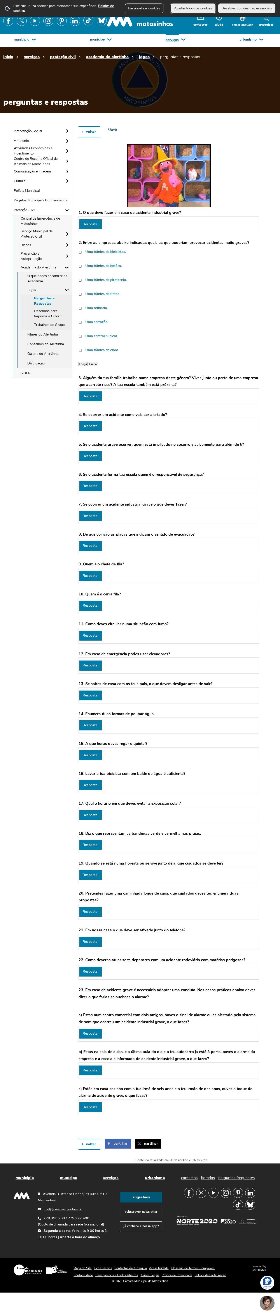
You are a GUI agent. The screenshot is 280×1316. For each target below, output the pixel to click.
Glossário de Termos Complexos (193, 1268)
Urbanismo (248, 39)
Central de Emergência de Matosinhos (40, 221)
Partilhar (121, 1143)
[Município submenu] (34, 40)
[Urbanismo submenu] (261, 40)
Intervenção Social (28, 131)
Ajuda (219, 25)
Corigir (83, 364)
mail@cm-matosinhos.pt (63, 1209)
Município (21, 39)
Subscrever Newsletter (141, 1211)
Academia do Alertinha (107, 56)
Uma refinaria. (96, 307)
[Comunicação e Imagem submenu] (67, 171)
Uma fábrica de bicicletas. (105, 251)
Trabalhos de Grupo (49, 324)
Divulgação (36, 363)
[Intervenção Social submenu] (67, 131)
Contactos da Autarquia (130, 1268)
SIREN (26, 373)
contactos (200, 25)
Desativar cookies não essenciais (246, 8)
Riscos (26, 245)
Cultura (19, 181)
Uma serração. (96, 322)
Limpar (93, 364)
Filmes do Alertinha (42, 334)
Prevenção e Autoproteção (31, 256)
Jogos (144, 56)
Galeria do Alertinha (42, 353)
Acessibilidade (158, 1268)
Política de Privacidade (177, 1275)
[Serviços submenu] (183, 40)
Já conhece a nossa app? (141, 1226)
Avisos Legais (149, 1275)
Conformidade (83, 1275)
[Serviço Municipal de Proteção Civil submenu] (67, 233)
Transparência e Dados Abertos (116, 1275)
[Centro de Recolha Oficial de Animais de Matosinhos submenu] (67, 161)
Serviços (172, 39)
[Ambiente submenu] (67, 141)
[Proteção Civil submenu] (67, 210)
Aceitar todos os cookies (193, 8)
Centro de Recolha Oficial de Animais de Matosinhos (36, 161)
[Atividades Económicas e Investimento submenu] (67, 151)
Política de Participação (210, 1275)
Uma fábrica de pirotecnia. (106, 279)
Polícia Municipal (27, 190)
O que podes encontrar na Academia (47, 279)
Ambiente (21, 140)
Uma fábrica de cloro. (102, 350)
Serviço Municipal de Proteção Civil (36, 234)
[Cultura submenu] (67, 181)
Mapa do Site (82, 1268)
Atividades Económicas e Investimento (33, 151)
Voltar (91, 131)
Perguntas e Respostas (44, 301)
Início (8, 56)
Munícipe (97, 39)
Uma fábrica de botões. (103, 265)
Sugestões (141, 1197)
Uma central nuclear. (101, 336)
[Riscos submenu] (67, 245)
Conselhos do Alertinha (45, 344)
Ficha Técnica (103, 1268)
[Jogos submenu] (67, 290)
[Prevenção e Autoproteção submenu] (67, 256)
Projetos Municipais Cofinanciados (40, 200)
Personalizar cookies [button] (144, 8)
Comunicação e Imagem (32, 171)
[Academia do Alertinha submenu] (67, 267)
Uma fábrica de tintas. (102, 293)
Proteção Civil (63, 56)
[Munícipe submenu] (109, 40)
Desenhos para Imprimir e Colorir (48, 314)
